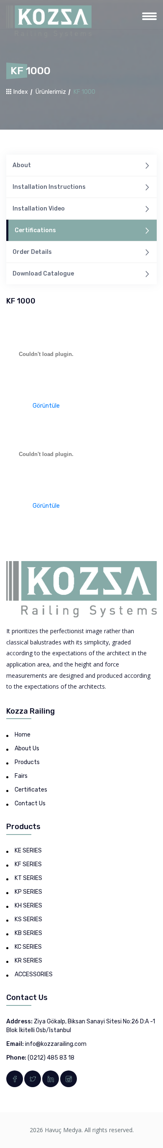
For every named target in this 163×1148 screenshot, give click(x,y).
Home (23, 734)
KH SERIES (28, 905)
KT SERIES (28, 878)
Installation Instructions (49, 186)
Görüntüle (46, 405)
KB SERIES (28, 933)
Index (20, 91)
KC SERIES (28, 946)
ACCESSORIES (34, 974)
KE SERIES (28, 850)
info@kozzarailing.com (56, 1044)
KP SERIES (28, 891)
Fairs (21, 776)
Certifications (35, 230)
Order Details (32, 252)
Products (27, 762)
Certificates (31, 789)
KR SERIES (28, 960)
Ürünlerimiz (51, 91)
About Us (27, 748)
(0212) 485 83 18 (51, 1057)
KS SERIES (28, 919)
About (22, 165)
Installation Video (39, 208)
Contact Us (30, 803)
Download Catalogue (43, 273)
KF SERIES (28, 864)
